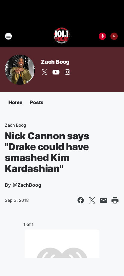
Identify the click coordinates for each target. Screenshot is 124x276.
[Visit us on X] (44, 72)
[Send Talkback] (102, 36)
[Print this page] (115, 200)
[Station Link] (62, 36)
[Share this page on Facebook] (80, 200)
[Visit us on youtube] (56, 72)
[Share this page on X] (92, 200)
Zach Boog (55, 62)
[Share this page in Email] (103, 200)
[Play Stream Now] (114, 36)
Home (15, 102)
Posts (36, 102)
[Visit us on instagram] (67, 72)
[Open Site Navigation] (8, 36)
